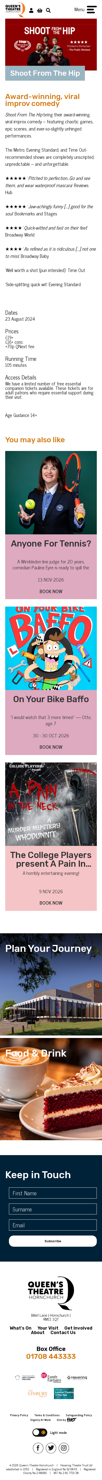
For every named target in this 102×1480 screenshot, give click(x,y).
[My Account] (31, 10)
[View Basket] (39, 10)
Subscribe (53, 1241)
